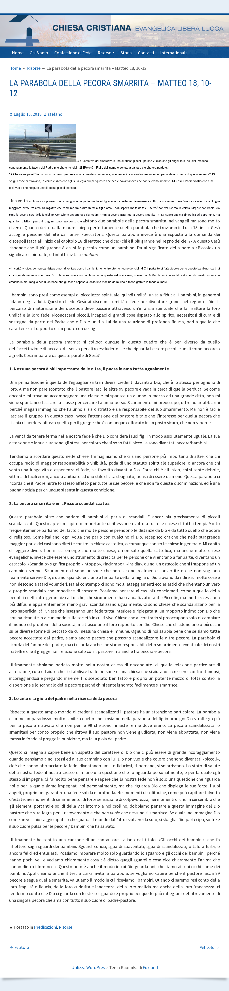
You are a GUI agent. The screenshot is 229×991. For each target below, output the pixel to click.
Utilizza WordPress (88, 967)
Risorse (104, 52)
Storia (126, 52)
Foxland (150, 967)
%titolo (22, 947)
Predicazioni (45, 927)
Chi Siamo (39, 52)
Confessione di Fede (72, 52)
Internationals (173, 52)
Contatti (146, 52)
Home (17, 52)
